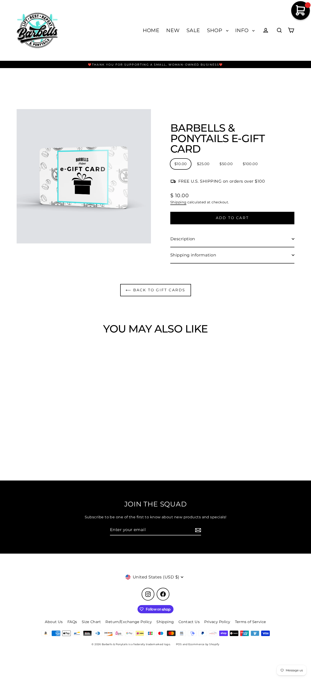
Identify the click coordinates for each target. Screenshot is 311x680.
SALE (193, 30)
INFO (242, 30)
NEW (172, 30)
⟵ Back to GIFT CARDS (156, 290)
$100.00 (250, 164)
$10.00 (180, 164)
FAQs (72, 622)
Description (182, 238)
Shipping (178, 202)
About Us (54, 622)
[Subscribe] (197, 530)
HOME (151, 30)
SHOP (215, 30)
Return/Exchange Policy (128, 622)
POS (179, 644)
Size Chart (91, 622)
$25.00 (203, 164)
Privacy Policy (217, 622)
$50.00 (226, 164)
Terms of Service (250, 622)
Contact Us (189, 622)
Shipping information (193, 255)
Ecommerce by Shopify (203, 644)
